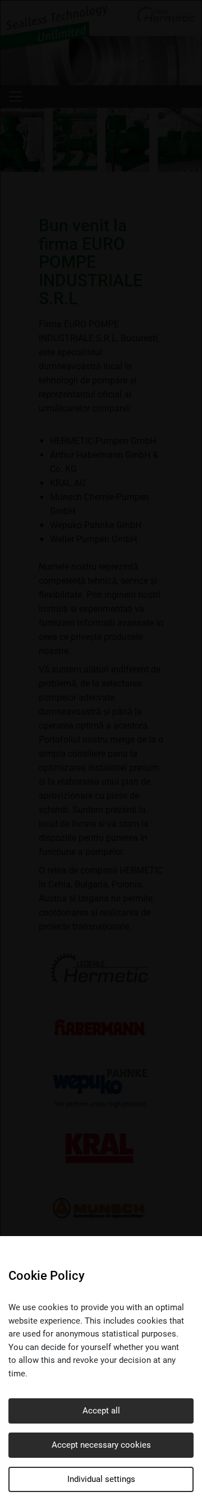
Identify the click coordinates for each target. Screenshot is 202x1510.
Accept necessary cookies (101, 1445)
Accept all (101, 1411)
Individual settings (101, 1479)
